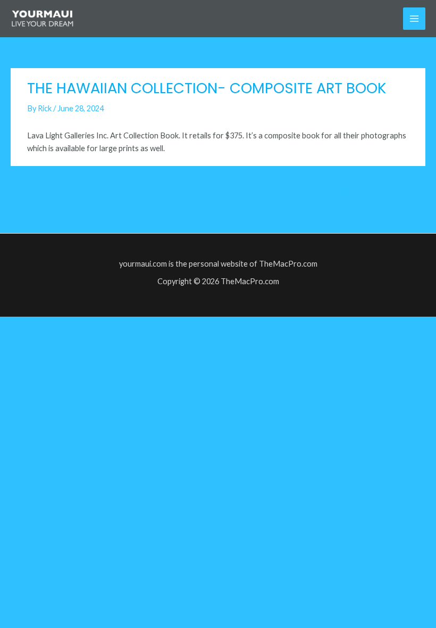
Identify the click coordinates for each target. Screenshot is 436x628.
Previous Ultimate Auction (62, 190)
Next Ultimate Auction (381, 190)
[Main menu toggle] (414, 18)
